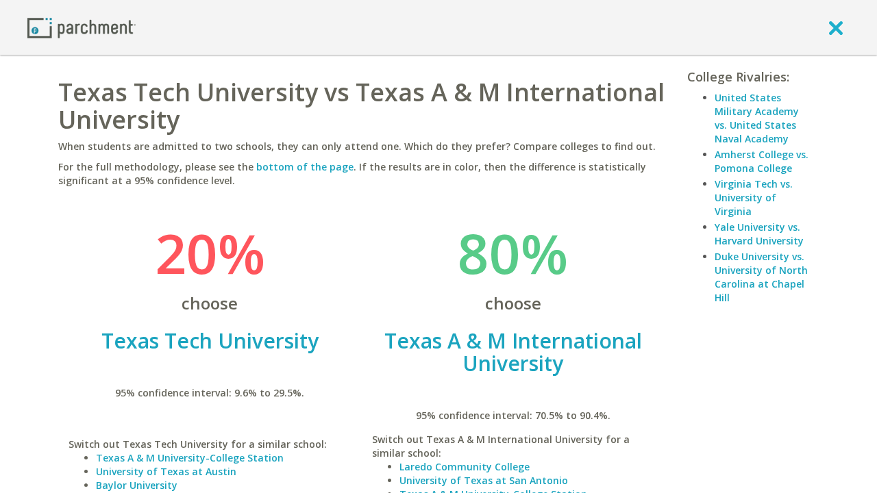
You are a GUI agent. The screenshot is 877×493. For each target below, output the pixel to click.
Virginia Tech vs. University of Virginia (754, 197)
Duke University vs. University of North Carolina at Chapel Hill (761, 277)
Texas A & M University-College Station (190, 457)
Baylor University (136, 485)
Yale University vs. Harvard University (759, 233)
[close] (836, 27)
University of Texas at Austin (166, 471)
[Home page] (81, 27)
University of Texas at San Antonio (483, 480)
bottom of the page (305, 166)
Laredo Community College (464, 466)
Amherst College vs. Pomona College (761, 161)
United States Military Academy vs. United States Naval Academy (757, 118)
